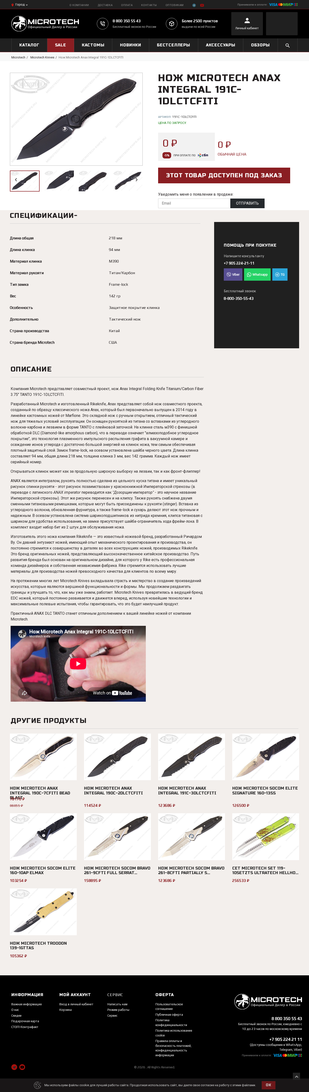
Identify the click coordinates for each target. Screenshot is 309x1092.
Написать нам (117, 1004)
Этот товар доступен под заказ (224, 175)
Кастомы (93, 45)
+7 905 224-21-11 (239, 263)
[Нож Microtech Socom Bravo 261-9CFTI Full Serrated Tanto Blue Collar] (117, 836)
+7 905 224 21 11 (285, 1039)
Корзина (65, 1010)
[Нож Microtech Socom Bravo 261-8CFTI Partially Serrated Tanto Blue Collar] (191, 836)
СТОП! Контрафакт (24, 1027)
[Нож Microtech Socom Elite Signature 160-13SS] (265, 757)
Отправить (247, 203)
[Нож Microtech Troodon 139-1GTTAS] (43, 911)
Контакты (149, 5)
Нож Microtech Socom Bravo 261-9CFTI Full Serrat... (117, 870)
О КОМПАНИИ (79, 5)
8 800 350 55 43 (126, 21)
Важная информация (26, 1004)
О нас (15, 1010)
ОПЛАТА (127, 5)
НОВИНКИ (130, 45)
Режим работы (118, 1010)
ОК (268, 1085)
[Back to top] (296, 1076)
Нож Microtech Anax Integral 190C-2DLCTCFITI (113, 790)
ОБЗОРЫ (260, 45)
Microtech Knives (42, 57)
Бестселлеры (173, 45)
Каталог (29, 45)
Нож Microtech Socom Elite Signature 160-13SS (265, 790)
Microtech (18, 57)
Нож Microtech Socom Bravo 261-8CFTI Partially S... (191, 870)
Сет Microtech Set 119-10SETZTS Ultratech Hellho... (265, 870)
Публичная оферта (169, 1014)
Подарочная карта (25, 1021)
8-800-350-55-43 (238, 298)
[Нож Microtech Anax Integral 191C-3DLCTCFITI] (191, 757)
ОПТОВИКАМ (175, 5)
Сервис (112, 1015)
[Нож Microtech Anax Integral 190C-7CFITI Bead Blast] (43, 757)
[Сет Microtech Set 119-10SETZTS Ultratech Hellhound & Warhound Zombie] (265, 836)
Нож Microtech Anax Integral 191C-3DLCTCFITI (187, 790)
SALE (60, 45)
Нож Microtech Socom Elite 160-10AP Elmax (43, 870)
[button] (16, 180)
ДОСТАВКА (105, 5)
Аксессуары (220, 45)
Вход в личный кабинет (76, 1004)
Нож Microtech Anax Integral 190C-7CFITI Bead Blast (40, 793)
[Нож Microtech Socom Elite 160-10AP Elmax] (43, 836)
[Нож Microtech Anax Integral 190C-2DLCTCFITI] (117, 757)
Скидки (16, 1015)
